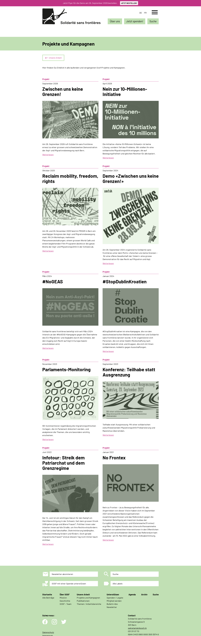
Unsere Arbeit (55, 57)
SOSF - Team (65, 604)
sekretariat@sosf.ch (137, 628)
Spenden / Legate (115, 597)
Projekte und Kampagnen (88, 597)
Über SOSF (65, 594)
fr (145, 12)
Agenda (132, 594)
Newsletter (112, 607)
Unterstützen (113, 594)
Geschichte (65, 601)
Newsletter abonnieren (62, 574)
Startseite (47, 594)
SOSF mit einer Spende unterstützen (69, 583)
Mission (63, 597)
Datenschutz (48, 632)
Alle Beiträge (48, 597)
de (140, 12)
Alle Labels (117, 583)
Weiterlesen (48, 154)
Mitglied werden (114, 601)
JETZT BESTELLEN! (129, 3)
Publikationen (83, 601)
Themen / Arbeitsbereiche (89, 604)
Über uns (115, 21)
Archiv (144, 594)
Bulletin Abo (112, 604)
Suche (153, 21)
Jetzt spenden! (134, 21)
